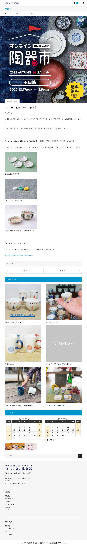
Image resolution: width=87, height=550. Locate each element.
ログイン (7, 531)
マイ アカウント (9, 528)
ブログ (15, 101)
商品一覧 (7, 501)
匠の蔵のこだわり (10, 499)
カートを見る (9, 534)
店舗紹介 (7, 496)
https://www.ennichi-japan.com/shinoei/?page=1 (19, 255)
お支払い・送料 (9, 504)
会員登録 (7, 526)
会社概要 (7, 507)
